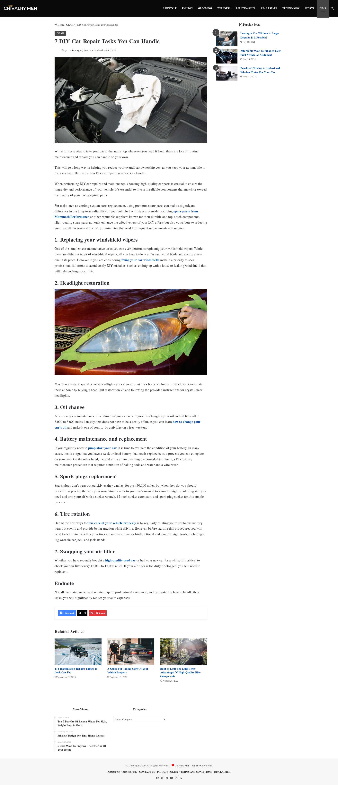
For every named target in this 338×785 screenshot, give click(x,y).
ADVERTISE (129, 771)
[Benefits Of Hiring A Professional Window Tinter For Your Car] (226, 73)
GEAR (323, 8)
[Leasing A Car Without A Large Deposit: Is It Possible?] (226, 38)
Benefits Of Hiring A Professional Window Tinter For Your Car (260, 70)
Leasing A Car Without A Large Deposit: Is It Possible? (259, 35)
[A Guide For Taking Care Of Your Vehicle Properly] (130, 651)
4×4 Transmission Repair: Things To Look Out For (76, 670)
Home (60, 24)
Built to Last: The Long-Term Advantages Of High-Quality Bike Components (180, 672)
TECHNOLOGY (290, 8)
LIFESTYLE (170, 8)
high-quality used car (120, 560)
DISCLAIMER (222, 771)
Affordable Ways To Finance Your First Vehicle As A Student (260, 53)
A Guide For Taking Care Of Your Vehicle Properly (127, 670)
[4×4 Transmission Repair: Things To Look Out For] (78, 651)
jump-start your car (102, 447)
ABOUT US (114, 771)
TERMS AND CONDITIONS (196, 771)
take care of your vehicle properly (111, 522)
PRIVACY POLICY (167, 771)
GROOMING (205, 8)
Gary (64, 50)
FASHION (187, 8)
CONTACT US (147, 771)
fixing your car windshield (140, 259)
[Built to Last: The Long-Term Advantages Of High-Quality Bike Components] (183, 651)
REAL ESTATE (269, 8)
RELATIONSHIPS (245, 8)
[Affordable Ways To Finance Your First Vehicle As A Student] (226, 56)
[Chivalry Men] (20, 8)
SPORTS (309, 8)
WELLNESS (223, 8)
